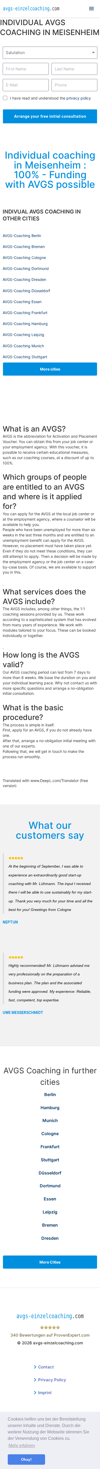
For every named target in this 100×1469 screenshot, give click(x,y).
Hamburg (50, 1107)
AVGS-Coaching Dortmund (26, 268)
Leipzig (50, 1212)
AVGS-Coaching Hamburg (25, 323)
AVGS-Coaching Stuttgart (25, 356)
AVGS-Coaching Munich (23, 346)
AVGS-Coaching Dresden (24, 279)
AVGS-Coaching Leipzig (23, 334)
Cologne (50, 1133)
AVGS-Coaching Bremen (24, 246)
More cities (50, 369)
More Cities (50, 1262)
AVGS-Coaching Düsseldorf (26, 290)
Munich (50, 1120)
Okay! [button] (26, 1459)
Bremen (50, 1225)
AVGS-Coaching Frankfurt (25, 312)
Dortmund (50, 1185)
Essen (50, 1198)
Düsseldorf (50, 1173)
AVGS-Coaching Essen (22, 301)
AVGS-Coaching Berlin (22, 235)
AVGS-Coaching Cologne (24, 257)
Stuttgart (50, 1159)
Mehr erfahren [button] (22, 1445)
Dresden (50, 1238)
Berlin (50, 1094)
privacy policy (78, 98)
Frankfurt (50, 1146)
